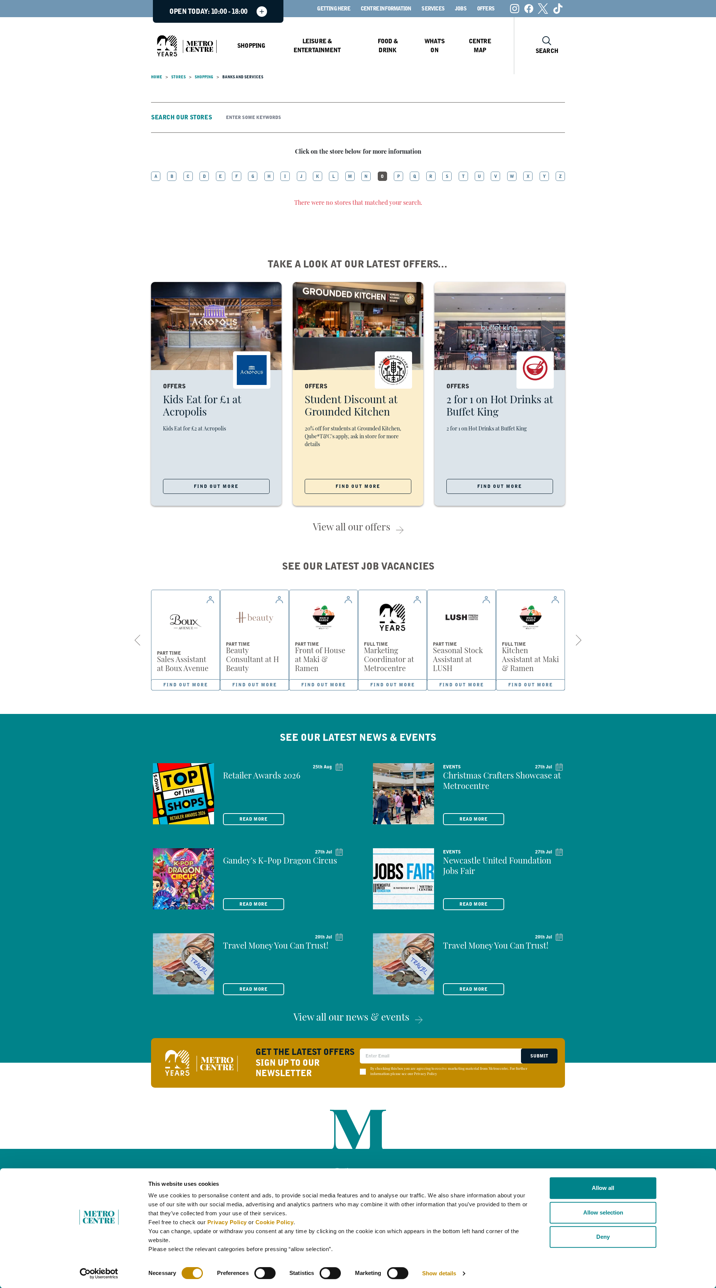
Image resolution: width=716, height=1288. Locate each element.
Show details (439, 1273)
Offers (485, 8)
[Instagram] (514, 8)
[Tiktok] (558, 8)
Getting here (333, 8)
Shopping (251, 45)
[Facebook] (528, 8)
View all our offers (351, 528)
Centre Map (480, 45)
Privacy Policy (227, 1222)
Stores (178, 77)
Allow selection (603, 1212)
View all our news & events (351, 1018)
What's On (434, 45)
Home (156, 77)
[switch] (265, 1273)
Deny (603, 1237)
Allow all (603, 1188)
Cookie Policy (274, 1222)
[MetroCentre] (187, 46)
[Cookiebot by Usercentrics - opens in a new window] (99, 1273)
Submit (539, 1056)
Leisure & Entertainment (317, 45)
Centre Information (386, 8)
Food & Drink (388, 45)
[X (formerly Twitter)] (543, 8)
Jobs (461, 8)
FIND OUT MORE (216, 486)
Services (433, 8)
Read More (253, 819)
